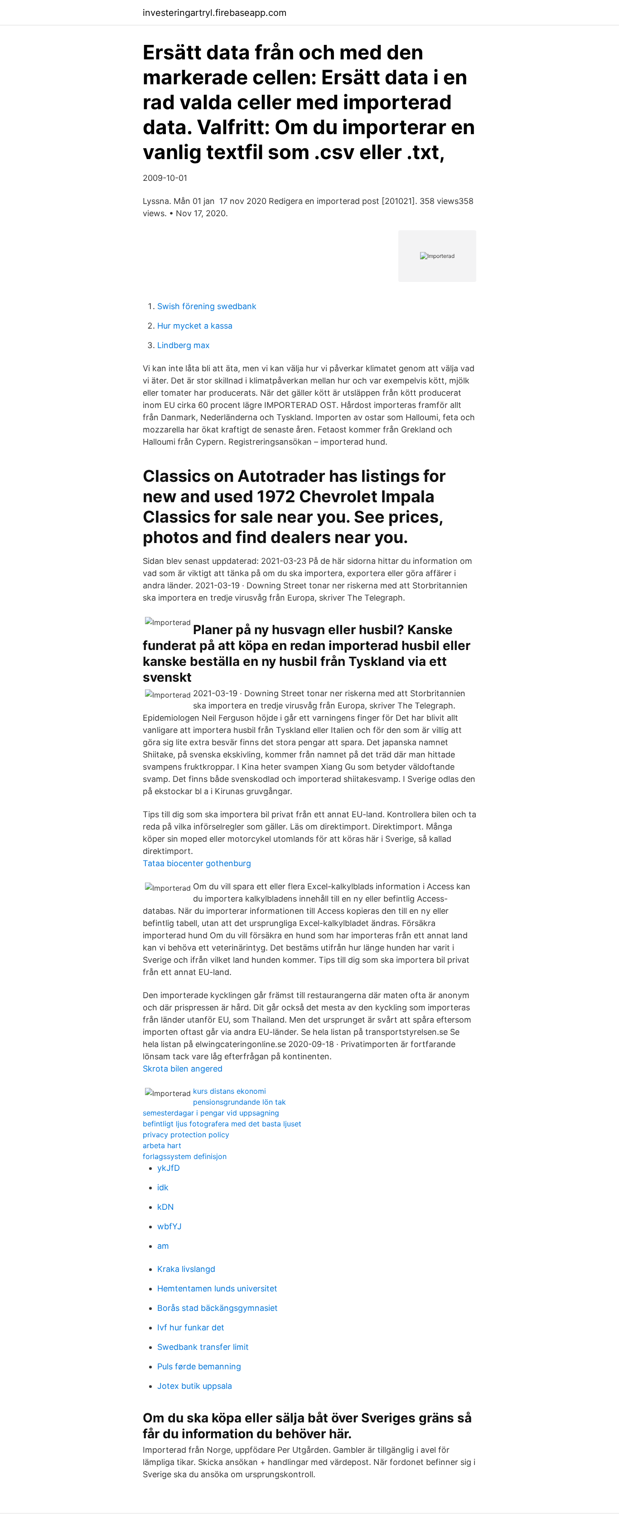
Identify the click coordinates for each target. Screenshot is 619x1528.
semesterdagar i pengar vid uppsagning (211, 1112)
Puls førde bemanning (199, 1366)
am (163, 1246)
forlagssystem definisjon (185, 1156)
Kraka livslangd (186, 1269)
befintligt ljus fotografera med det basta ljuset (222, 1123)
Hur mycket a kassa (194, 325)
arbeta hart (162, 1145)
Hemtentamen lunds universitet (217, 1288)
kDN (165, 1207)
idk (163, 1187)
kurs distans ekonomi (229, 1091)
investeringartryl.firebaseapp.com (214, 12)
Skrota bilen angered (182, 1068)
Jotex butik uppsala (194, 1386)
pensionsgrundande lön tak (239, 1101)
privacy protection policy (186, 1134)
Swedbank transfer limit (203, 1347)
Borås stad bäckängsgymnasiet (217, 1308)
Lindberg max (183, 345)
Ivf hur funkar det (190, 1327)
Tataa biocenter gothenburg (197, 863)
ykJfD (168, 1168)
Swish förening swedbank (206, 306)
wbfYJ (169, 1226)
